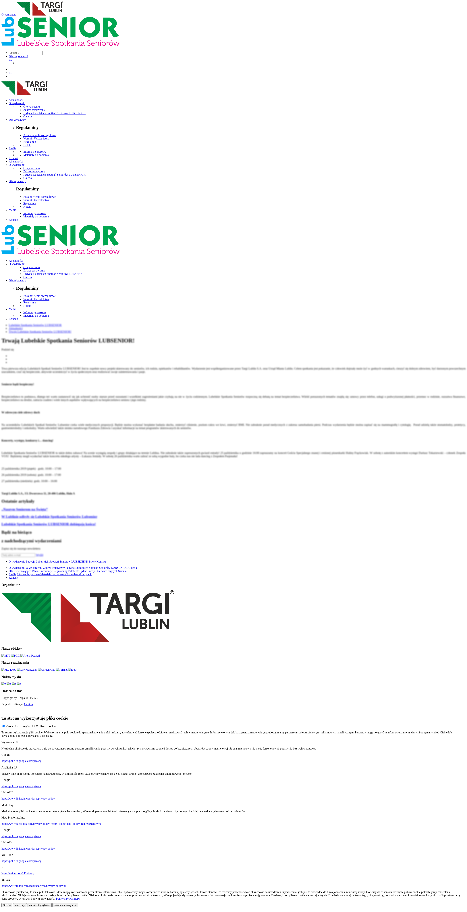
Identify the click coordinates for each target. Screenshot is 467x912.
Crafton (28, 704)
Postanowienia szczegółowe (39, 135)
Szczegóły (25, 726)
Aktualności (16, 100)
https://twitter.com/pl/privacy (17, 873)
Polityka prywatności (68, 898)
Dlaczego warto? (18, 56)
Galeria (27, 116)
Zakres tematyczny (34, 109)
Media (12, 148)
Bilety (92, 561)
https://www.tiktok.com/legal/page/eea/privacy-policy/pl (33, 885)
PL (10, 59)
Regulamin (29, 141)
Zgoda (9, 726)
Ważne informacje (42, 571)
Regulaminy (60, 571)
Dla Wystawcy (17, 119)
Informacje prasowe (34, 151)
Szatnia (122, 571)
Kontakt (13, 158)
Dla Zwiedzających (20, 571)
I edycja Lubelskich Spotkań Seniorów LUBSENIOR (54, 113)
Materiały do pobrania (36, 154)
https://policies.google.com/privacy (21, 760)
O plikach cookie (46, 726)
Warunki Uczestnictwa (36, 138)
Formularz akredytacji (79, 574)
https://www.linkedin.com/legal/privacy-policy (28, 798)
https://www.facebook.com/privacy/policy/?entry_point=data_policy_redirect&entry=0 (51, 823)
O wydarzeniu (17, 103)
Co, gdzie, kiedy (85, 571)
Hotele (27, 145)
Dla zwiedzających (106, 571)
